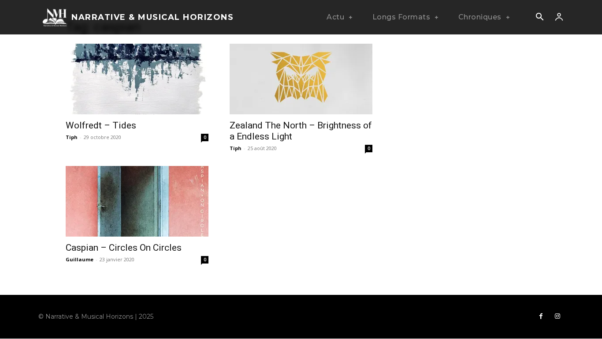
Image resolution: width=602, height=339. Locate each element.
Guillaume (79, 259)
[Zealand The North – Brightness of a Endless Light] (301, 79)
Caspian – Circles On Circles (124, 247)
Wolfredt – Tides (101, 125)
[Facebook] (541, 316)
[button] (539, 18)
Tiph (72, 137)
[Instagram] (557, 316)
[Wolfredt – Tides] (137, 79)
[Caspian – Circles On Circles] (137, 201)
